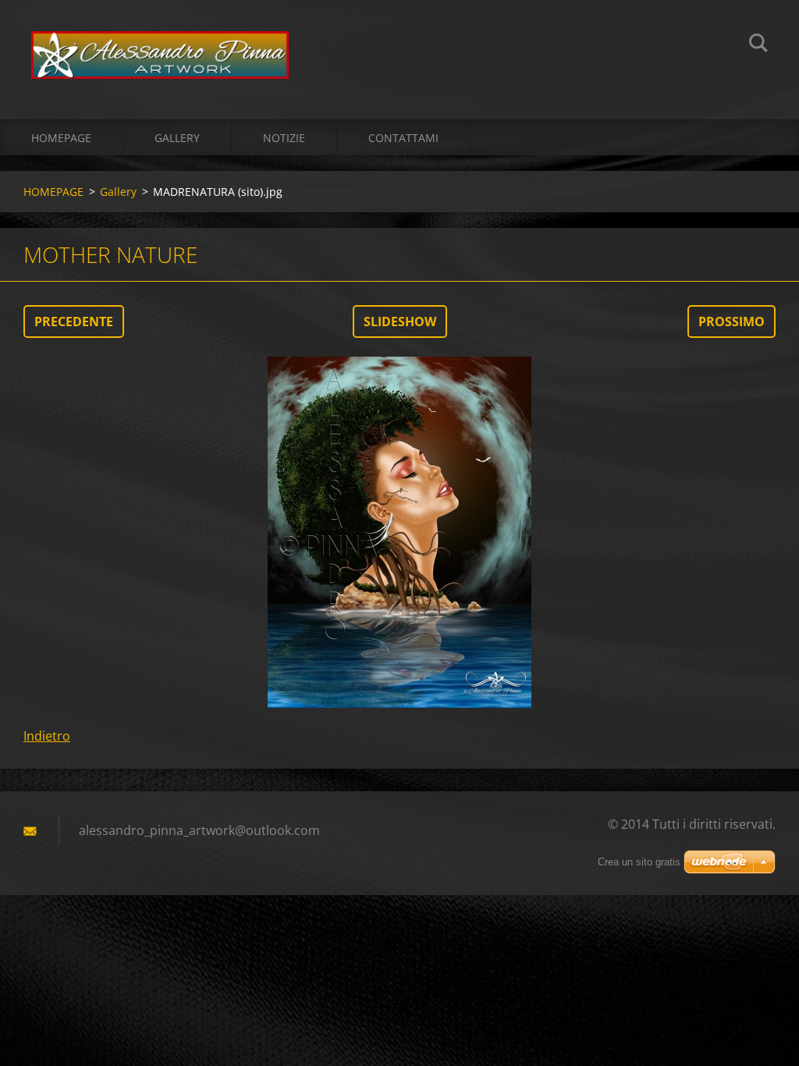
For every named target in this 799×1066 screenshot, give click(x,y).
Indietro (46, 735)
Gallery (177, 137)
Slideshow (400, 321)
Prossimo (731, 321)
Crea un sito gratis (639, 862)
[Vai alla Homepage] (160, 44)
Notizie (284, 137)
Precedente (73, 321)
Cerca (758, 45)
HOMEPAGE (61, 137)
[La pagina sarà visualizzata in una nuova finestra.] (399, 532)
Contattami (403, 137)
